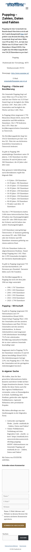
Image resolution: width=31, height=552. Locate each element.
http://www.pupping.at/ (20, 73)
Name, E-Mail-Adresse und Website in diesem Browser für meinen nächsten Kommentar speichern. (16, 515)
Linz (22, 34)
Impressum (23, 546)
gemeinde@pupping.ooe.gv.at (15, 81)
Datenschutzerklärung (11, 546)
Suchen (5, 534)
